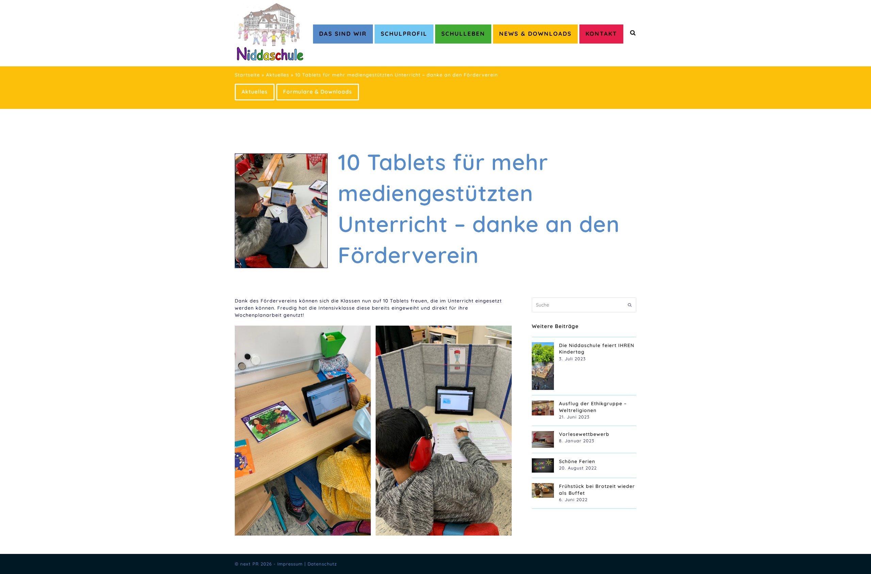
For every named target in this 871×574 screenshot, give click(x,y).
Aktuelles (277, 75)
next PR (249, 564)
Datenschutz (322, 564)
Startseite (247, 75)
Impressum (290, 564)
